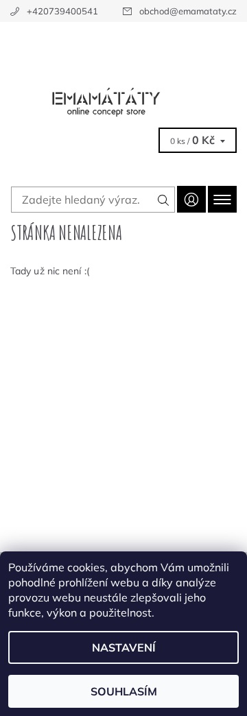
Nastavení (124, 647)
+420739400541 (62, 10)
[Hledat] (163, 200)
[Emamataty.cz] (123, 67)
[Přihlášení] (191, 199)
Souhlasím (124, 691)
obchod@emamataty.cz (188, 10)
